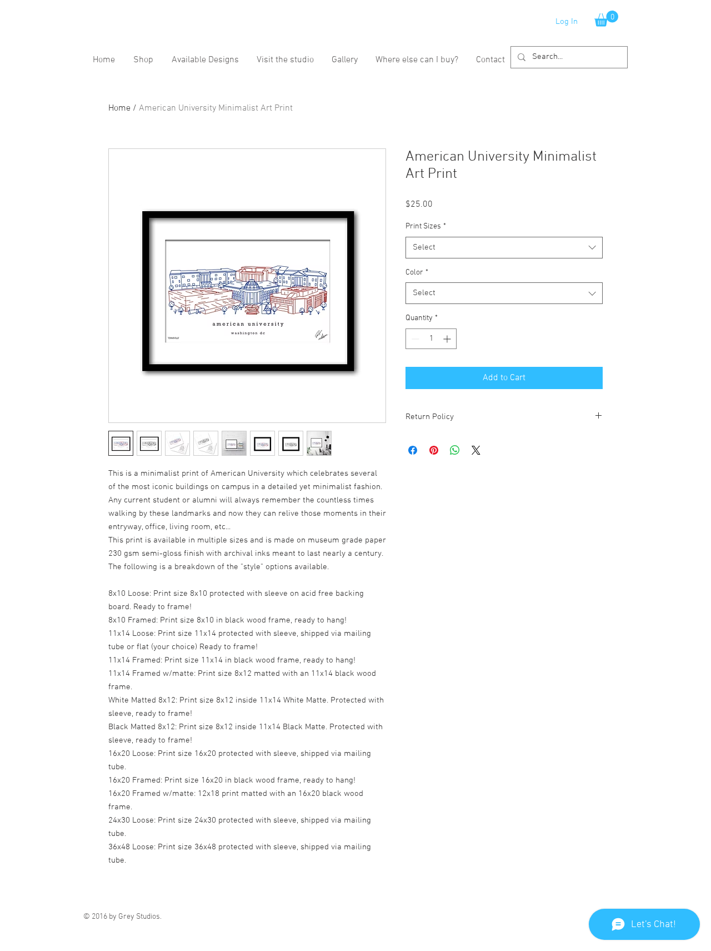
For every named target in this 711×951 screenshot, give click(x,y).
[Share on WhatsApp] (455, 450)
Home (119, 108)
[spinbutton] (431, 338)
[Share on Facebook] (412, 450)
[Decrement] (414, 338)
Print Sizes (425, 226)
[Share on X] (476, 450)
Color (416, 272)
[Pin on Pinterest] (433, 450)
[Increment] (448, 338)
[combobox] (504, 247)
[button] (606, 19)
